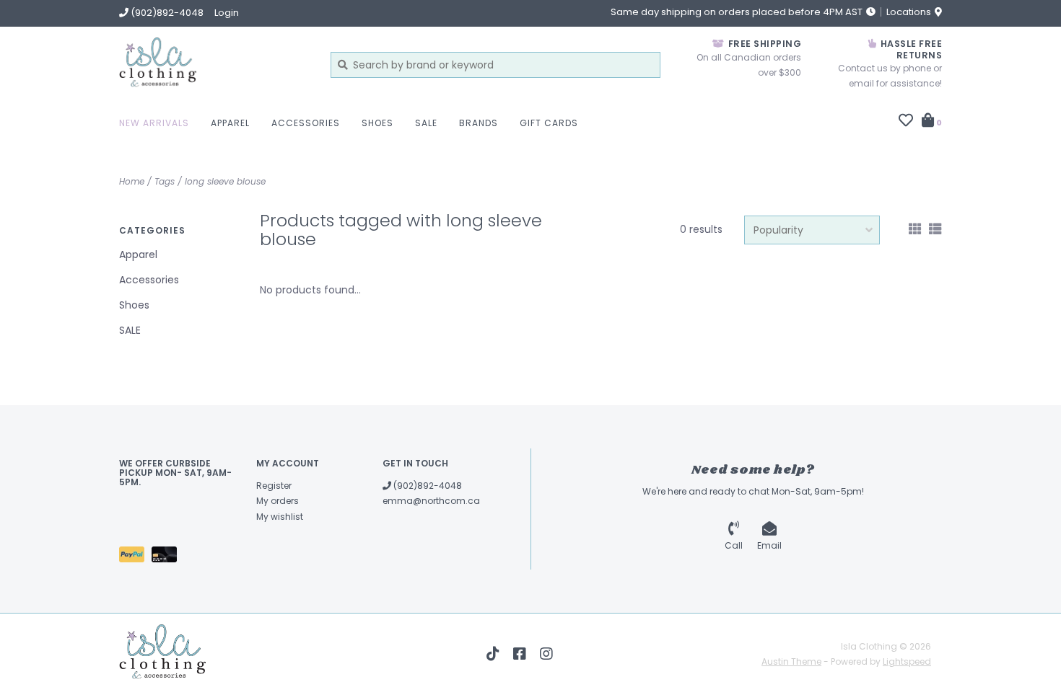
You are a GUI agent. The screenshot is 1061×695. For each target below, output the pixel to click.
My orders (277, 501)
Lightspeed (907, 661)
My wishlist (279, 516)
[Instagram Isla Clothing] (546, 654)
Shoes (377, 123)
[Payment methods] (135, 557)
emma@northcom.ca (431, 501)
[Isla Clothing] (214, 64)
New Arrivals (154, 123)
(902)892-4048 (426, 485)
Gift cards (549, 123)
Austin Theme (791, 661)
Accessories (305, 123)
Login (226, 12)
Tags (164, 181)
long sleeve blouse (225, 181)
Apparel (230, 123)
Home (131, 181)
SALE (426, 123)
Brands (478, 123)
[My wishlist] (906, 122)
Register (274, 485)
